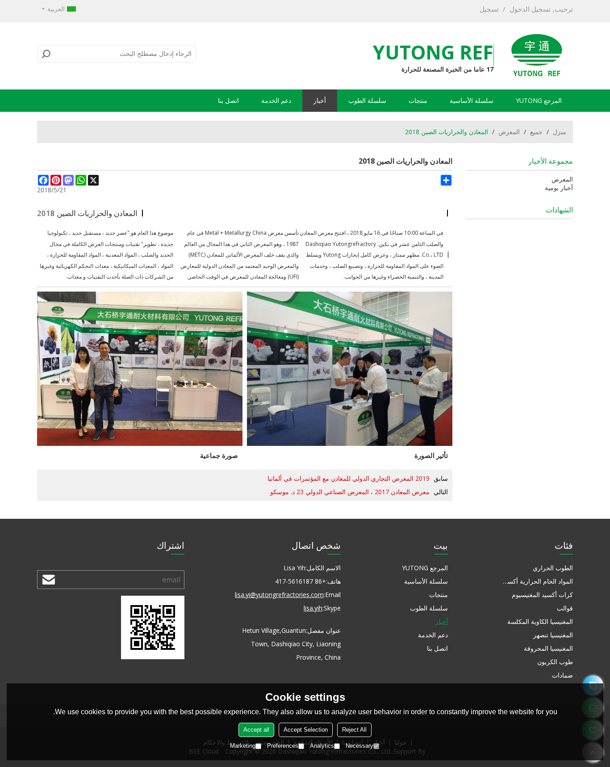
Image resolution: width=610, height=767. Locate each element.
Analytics (322, 745)
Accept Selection (306, 729)
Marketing (242, 745)
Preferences (282, 745)
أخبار (319, 100)
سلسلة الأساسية (471, 100)
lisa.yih (313, 608)
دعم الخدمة (276, 100)
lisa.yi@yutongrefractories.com (279, 594)
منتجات (418, 100)
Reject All (354, 729)
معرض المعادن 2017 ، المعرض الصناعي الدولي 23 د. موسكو (350, 491)
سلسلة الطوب (367, 100)
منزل (559, 131)
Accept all (256, 729)
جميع (536, 131)
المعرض (509, 131)
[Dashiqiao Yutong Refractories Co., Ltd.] (536, 56)
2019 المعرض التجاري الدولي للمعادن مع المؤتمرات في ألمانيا (348, 478)
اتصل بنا (228, 100)
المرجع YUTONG (539, 100)
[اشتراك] (49, 580)
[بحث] (46, 53)
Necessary (359, 745)
